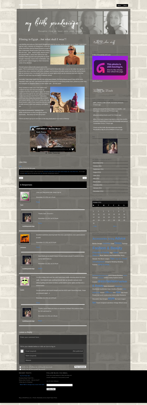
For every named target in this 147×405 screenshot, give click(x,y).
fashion (111, 281)
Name (31, 356)
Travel (71, 171)
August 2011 (97, 172)
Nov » (115, 226)
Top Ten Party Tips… (25, 375)
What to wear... (76, 171)
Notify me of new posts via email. (33, 369)
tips (41, 173)
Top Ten (118, 259)
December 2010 (98, 191)
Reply (38, 202)
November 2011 (98, 163)
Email (54, 351)
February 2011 (97, 185)
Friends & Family (101, 252)
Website (28, 360)
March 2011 (97, 182)
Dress (56, 171)
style (111, 298)
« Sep (95, 226)
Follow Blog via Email (57, 373)
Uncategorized (99, 262)
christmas (100, 277)
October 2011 (97, 166)
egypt (26, 173)
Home (119, 5)
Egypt (59, 171)
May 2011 (96, 178)
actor (106, 275)
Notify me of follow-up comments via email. (37, 367)
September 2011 (98, 169)
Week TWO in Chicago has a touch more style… (32, 384)
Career (125, 275)
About (125, 5)
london (111, 292)
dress (102, 281)
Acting (50, 171)
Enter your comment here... (30, 337)
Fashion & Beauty (63, 171)
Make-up (96, 255)
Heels (116, 252)
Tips (68, 171)
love (118, 292)
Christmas (106, 243)
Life (107, 292)
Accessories (46, 171)
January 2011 (97, 188)
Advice (53, 171)
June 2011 (96, 175)
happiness (118, 286)
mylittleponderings (28, 5)
